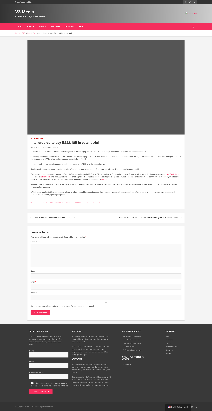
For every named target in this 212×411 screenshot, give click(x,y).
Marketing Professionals (131, 340)
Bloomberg (45, 177)
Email (33, 282)
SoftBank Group (173, 174)
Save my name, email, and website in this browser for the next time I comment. (62, 306)
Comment (35, 241)
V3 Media (24, 11)
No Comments (54, 147)
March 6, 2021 (36, 147)
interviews (69, 26)
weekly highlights (39, 139)
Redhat (82, 26)
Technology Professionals (132, 336)
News (168, 336)
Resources (55, 26)
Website (34, 293)
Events (168, 354)
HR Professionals (129, 347)
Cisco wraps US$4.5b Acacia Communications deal (54, 217)
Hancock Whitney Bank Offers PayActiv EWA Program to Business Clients (148, 217)
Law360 (104, 179)
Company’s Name (36, 372)
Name (34, 271)
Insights (42, 26)
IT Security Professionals (132, 350)
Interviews (169, 340)
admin (45, 147)
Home (20, 26)
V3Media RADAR (172, 347)
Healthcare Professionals (132, 343)
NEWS (29, 26)
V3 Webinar (127, 364)
